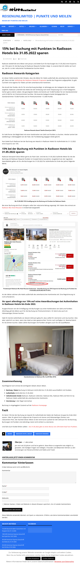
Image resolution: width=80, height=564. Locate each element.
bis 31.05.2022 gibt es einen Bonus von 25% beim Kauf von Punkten (53, 427)
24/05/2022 (8, 59)
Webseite (5, 498)
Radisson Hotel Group (24, 434)
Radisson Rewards (42, 434)
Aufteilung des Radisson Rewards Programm (30, 80)
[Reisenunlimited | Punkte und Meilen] (18, 11)
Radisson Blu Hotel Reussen (12, 208)
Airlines (32, 26)
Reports (11, 26)
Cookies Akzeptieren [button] (33, 558)
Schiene (54, 26)
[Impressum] (78, 2)
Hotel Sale (23, 59)
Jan (16, 59)
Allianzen (43, 26)
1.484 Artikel (28, 442)
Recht (62, 26)
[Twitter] (62, 2)
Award (10, 434)
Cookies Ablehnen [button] (48, 558)
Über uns (5, 30)
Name (4, 486)
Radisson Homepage (39, 405)
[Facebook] (66, 2)
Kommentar (6, 470)
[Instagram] (70, 2)
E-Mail (4, 492)
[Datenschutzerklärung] (74, 2)
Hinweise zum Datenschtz (64, 561)
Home (3, 26)
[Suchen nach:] (67, 35)
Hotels (21, 26)
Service (70, 26)
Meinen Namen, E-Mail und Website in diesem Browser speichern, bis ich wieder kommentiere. (37, 504)
